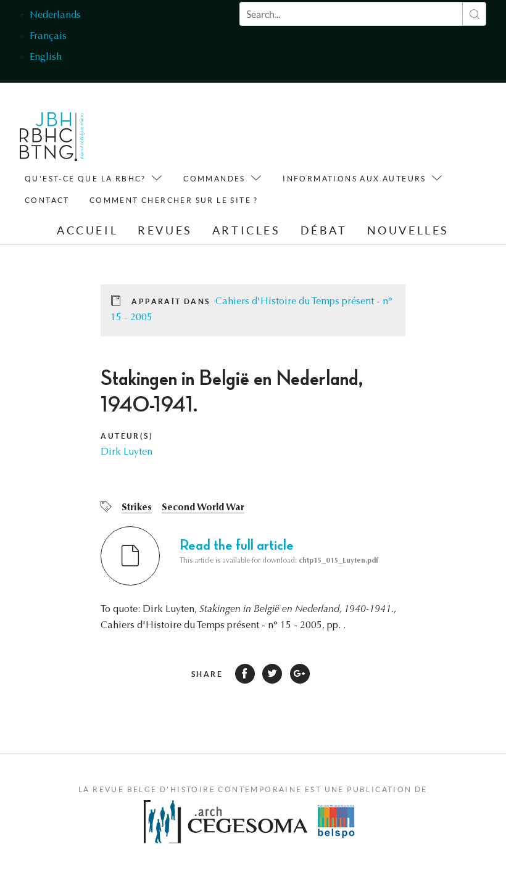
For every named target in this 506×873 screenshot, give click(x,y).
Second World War (203, 508)
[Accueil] (52, 139)
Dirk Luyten (126, 452)
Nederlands (55, 15)
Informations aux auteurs (354, 179)
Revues (165, 230)
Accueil (87, 230)
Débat (324, 230)
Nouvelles (408, 230)
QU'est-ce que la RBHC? (85, 179)
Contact (47, 200)
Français (48, 36)
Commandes (214, 179)
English (46, 57)
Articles (246, 230)
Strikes (137, 508)
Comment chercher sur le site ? (174, 200)
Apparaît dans (170, 301)
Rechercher (474, 14)
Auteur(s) (127, 436)
